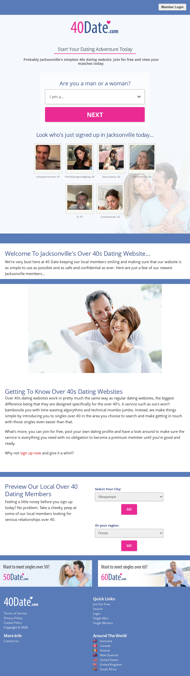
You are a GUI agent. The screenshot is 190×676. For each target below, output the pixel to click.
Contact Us (11, 641)
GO (129, 509)
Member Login (172, 7)
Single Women (103, 623)
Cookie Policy (13, 623)
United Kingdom (111, 664)
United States (109, 660)
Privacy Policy (13, 618)
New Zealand (109, 655)
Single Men (100, 618)
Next (95, 114)
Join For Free (101, 604)
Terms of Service (15, 613)
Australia (106, 641)
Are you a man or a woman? (95, 83)
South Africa (108, 669)
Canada (105, 646)
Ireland (105, 650)
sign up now (30, 452)
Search (98, 609)
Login (96, 613)
